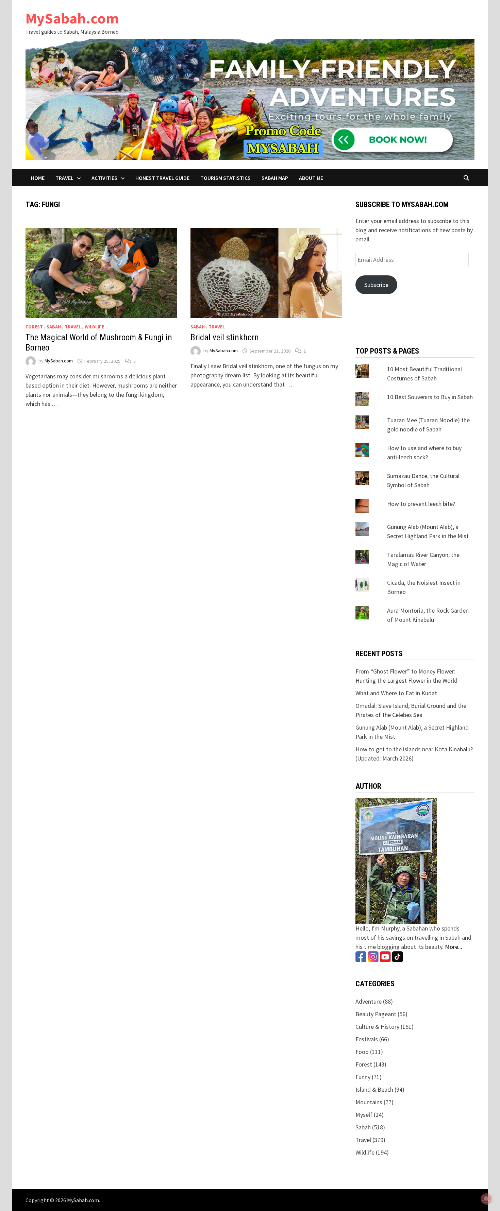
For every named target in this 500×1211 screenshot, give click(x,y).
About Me (311, 177)
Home (38, 177)
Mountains (368, 1102)
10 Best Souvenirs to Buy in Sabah (430, 397)
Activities (104, 177)
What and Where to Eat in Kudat (396, 693)
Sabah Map (275, 177)
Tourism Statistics (225, 177)
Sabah (54, 327)
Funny (362, 1077)
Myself (363, 1115)
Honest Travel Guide (162, 177)
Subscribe (376, 285)
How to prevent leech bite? (421, 504)
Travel (64, 177)
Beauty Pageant (375, 1014)
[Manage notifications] (486, 1198)
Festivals (366, 1039)
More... (453, 947)
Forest (34, 327)
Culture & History (377, 1026)
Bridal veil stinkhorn (224, 337)
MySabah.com (72, 18)
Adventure (368, 1001)
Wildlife (94, 327)
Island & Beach (374, 1089)
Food (362, 1052)
